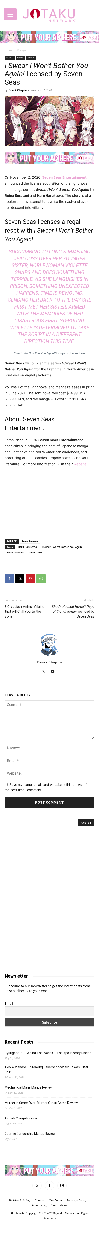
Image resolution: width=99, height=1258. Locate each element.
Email (9, 1003)
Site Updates (59, 1205)
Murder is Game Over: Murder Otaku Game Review (41, 1103)
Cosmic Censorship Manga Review (30, 1133)
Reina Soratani (15, 552)
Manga (21, 50)
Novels (31, 57)
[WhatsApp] (41, 578)
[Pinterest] (30, 578)
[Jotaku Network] (49, 14)
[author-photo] (49, 656)
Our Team (55, 1200)
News (20, 57)
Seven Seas (35, 552)
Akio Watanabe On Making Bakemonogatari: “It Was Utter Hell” (46, 1069)
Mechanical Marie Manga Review (29, 1087)
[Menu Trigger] (10, 14)
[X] (19, 578)
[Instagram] (62, 1185)
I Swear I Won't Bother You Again (62, 547)
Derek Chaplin (18, 90)
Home (8, 50)
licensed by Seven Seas (73, 611)
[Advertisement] (49, 502)
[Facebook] (9, 578)
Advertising (39, 1205)
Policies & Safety (19, 1200)
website (80, 464)
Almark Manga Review (21, 1118)
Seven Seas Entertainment (64, 177)
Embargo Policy (76, 1200)
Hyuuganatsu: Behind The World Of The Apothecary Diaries (48, 1053)
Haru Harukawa (27, 547)
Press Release (30, 541)
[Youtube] (54, 672)
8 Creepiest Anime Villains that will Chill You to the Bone (24, 611)
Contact (40, 1200)
